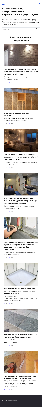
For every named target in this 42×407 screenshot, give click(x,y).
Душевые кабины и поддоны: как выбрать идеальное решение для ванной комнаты (19, 291)
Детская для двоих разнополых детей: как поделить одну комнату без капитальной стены (20, 200)
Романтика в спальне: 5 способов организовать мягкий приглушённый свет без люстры (21, 156)
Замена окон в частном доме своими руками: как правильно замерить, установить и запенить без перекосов (21, 245)
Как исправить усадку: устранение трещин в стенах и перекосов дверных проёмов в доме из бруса (20, 378)
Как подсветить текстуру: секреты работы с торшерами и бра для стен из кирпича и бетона (21, 71)
